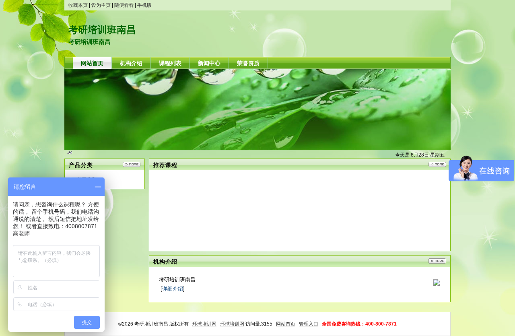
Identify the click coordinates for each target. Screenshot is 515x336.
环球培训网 (204, 324)
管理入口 (308, 324)
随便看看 (124, 5)
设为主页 (101, 5)
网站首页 (285, 324)
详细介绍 (172, 289)
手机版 (144, 5)
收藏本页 (78, 5)
